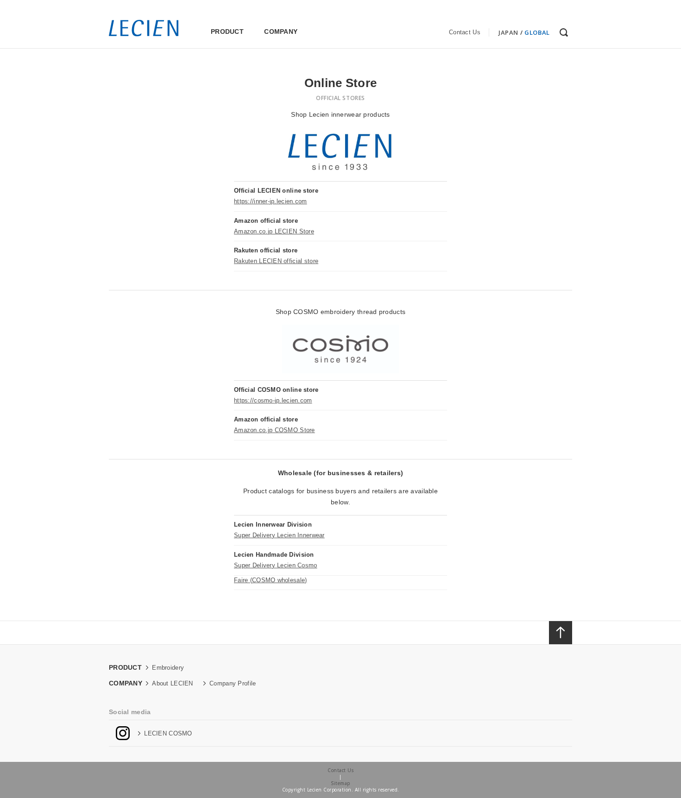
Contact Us (464, 32)
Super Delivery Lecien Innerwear (279, 535)
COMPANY (280, 31)
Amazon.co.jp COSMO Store (274, 430)
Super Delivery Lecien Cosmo (275, 565)
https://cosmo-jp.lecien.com (273, 400)
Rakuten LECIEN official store (276, 261)
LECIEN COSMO (168, 733)
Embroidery (168, 667)
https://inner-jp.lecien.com (270, 201)
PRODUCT (227, 31)
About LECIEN (172, 683)
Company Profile (232, 683)
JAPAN (508, 32)
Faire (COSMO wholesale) (270, 580)
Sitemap (340, 783)
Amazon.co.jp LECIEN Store (274, 231)
